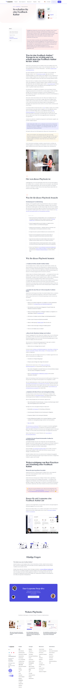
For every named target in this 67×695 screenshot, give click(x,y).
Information (51, 657)
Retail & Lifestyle (31, 661)
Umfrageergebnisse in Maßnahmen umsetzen (39, 373)
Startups (30, 664)
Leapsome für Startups (43, 654)
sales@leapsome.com (12, 656)
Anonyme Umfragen (40, 490)
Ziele (19, 671)
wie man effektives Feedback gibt (46, 569)
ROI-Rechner (41, 652)
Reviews (20, 668)
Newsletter (41, 659)
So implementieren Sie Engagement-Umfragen (39, 491)
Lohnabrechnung (21, 661)
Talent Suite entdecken (22, 666)
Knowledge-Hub (41, 664)
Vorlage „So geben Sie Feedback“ (41, 248)
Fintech (30, 657)
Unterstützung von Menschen (32, 426)
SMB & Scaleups (31, 666)
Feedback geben (40, 322)
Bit (44, 107)
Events (40, 661)
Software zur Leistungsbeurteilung (32, 427)
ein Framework (35, 409)
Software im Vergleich (42, 671)
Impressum (51, 659)
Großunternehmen (32, 668)
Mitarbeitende (31, 678)
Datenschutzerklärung (52, 661)
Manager (30, 676)
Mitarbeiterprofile (21, 652)
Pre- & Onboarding (22, 659)
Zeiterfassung (21, 657)
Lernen (20, 673)
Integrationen (21, 683)
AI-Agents (34, 1)
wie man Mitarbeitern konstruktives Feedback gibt (47, 247)
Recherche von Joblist (41, 74)
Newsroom (51, 654)
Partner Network (52, 652)
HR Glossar (41, 657)
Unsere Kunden (41, 649)
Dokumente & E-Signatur (23, 654)
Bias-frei (29, 423)
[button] (16, 1)
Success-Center (41, 668)
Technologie (31, 654)
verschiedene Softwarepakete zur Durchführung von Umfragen (37, 383)
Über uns (50, 649)
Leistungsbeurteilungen (39, 395)
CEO (29, 671)
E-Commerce (31, 652)
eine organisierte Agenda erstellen (39, 448)
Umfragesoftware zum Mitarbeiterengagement (42, 304)
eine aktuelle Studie (51, 83)
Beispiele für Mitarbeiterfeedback (42, 249)
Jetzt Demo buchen (33, 596)
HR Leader (30, 673)
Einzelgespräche (40, 313)
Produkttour (54, 1)
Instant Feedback (21, 676)
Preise (39, 1)
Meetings (20, 678)
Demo (59, 1)
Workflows (20, 685)
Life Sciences (31, 659)
